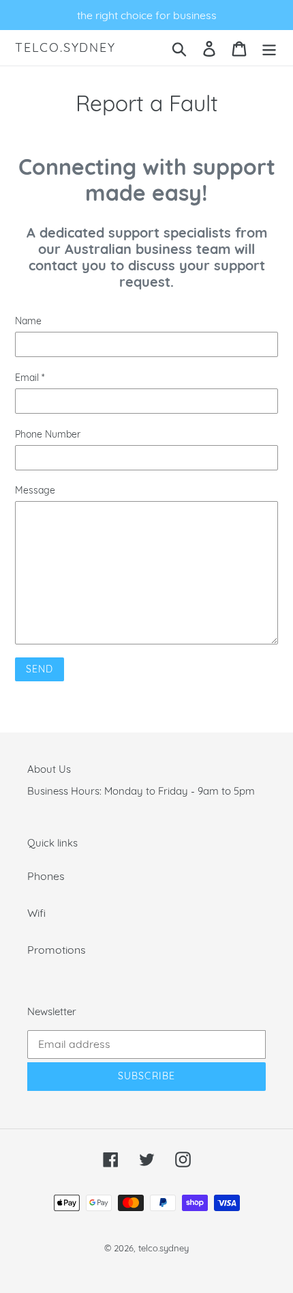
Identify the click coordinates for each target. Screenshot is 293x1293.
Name (28, 321)
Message (35, 490)
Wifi (36, 913)
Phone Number (47, 434)
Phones (46, 876)
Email (29, 377)
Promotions (56, 949)
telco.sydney (65, 47)
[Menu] (269, 47)
